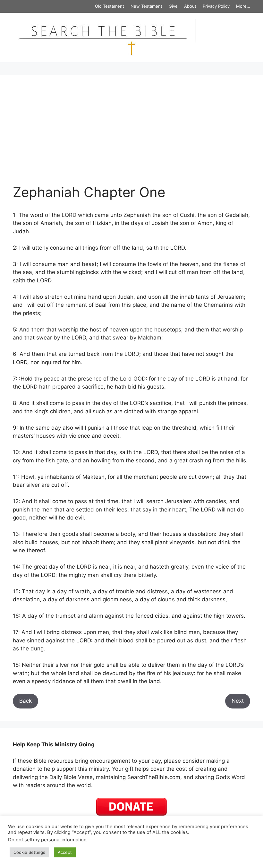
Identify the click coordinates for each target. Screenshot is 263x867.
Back (25, 701)
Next (238, 701)
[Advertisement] (131, 136)
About (190, 6)
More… (243, 6)
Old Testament (109, 6)
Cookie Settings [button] (29, 852)
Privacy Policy (216, 6)
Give (173, 6)
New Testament (146, 6)
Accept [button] (65, 852)
